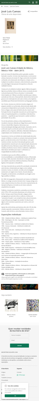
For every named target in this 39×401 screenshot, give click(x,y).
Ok (15, 396)
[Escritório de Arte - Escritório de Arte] (9, 352)
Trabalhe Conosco (6, 377)
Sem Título (6, 38)
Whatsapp (22, 375)
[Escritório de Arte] (9, 2)
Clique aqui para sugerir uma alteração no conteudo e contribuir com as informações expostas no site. (19, 276)
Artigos (3, 372)
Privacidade (4, 380)
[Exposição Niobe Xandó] (19, 289)
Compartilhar (34, 11)
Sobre (3, 375)
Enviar (19, 345)
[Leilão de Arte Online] (19, 60)
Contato (19, 372)
